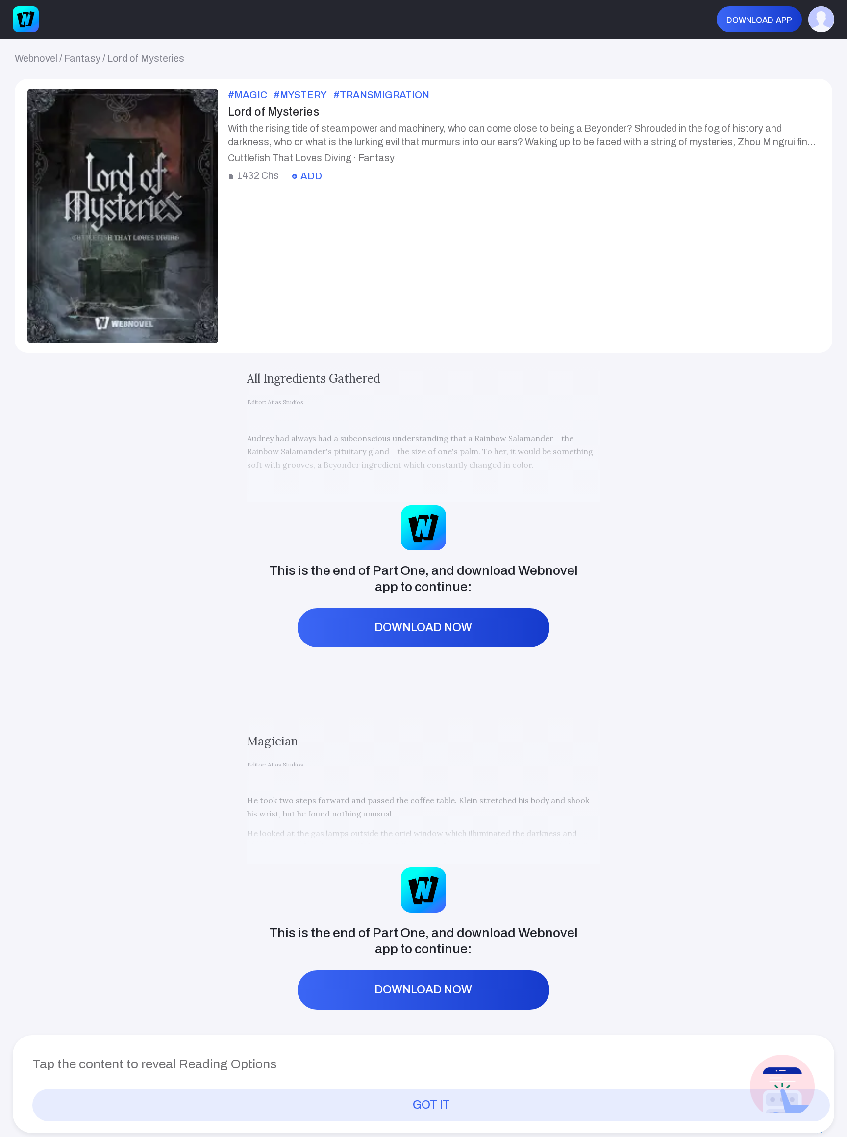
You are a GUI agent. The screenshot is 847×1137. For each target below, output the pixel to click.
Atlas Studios (285, 402)
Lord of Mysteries (145, 58)
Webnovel (36, 58)
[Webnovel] (26, 19)
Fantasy (82, 58)
